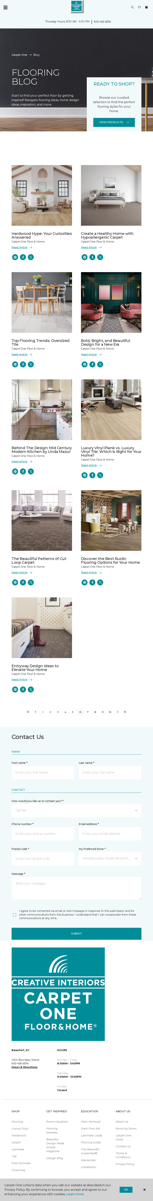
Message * (18, 874)
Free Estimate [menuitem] (21, 1163)
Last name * (86, 763)
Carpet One (19, 55)
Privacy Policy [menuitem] (125, 1164)
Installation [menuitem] (88, 1167)
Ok (126, 1189)
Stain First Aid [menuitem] (90, 1128)
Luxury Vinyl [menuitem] (20, 1128)
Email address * (89, 824)
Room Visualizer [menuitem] (57, 1121)
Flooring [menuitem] (17, 1121)
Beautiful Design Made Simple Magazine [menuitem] (55, 1145)
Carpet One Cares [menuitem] (123, 1137)
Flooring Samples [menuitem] (52, 1130)
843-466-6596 (102, 21)
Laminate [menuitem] (18, 1149)
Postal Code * (20, 849)
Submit (76, 933)
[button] (132, 7)
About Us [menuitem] (122, 1121)
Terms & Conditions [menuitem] (123, 1155)
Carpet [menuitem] (16, 1142)
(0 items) (146, 7)
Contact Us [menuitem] (123, 1146)
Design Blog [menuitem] (54, 1158)
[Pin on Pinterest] (15, 257)
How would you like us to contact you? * (37, 801)
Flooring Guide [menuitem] (91, 1142)
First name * (19, 763)
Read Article (19, 247)
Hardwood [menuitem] (19, 1135)
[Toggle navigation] (5, 7)
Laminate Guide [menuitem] (91, 1135)
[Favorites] (139, 7)
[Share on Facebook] (23, 257)
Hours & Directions (25, 1067)
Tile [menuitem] (14, 1156)
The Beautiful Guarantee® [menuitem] (90, 1151)
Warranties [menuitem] (88, 1160)
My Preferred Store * (92, 849)
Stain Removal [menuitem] (90, 1121)
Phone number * (22, 824)
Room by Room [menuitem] (126, 1128)
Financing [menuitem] (18, 1170)
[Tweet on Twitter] (31, 257)
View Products (111, 122)
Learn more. (75, 1194)
